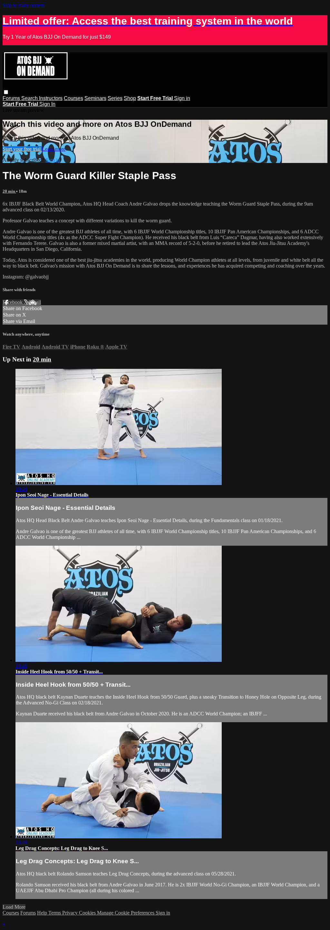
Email (35, 302)
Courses (73, 98)
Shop (130, 98)
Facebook (13, 302)
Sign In (47, 104)
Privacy (70, 912)
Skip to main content (23, 5)
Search (30, 98)
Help (42, 912)
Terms (55, 912)
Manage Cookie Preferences (126, 912)
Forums (12, 98)
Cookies (88, 912)
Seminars (95, 98)
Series (115, 98)
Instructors (51, 98)
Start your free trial (22, 149)
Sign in (182, 98)
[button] (6, 92)
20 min (9, 191)
